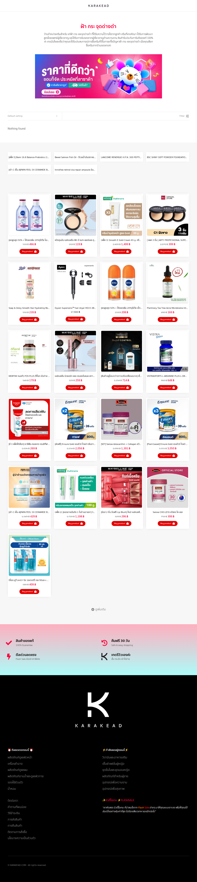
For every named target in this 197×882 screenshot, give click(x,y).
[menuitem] (51, 757)
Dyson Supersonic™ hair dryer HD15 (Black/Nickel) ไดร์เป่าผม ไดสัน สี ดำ (90, 308)
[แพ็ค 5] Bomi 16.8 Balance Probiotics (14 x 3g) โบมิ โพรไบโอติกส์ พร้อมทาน (44, 157)
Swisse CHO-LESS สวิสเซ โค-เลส (168, 512)
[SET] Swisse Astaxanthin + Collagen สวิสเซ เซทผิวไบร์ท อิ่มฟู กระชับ (133, 444)
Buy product (27, 251)
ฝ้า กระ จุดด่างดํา (98, 26)
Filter (181, 116)
